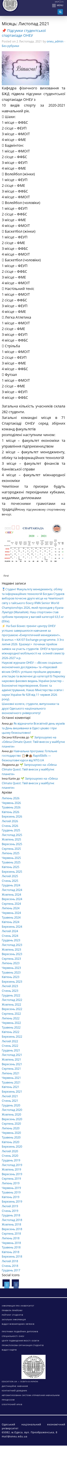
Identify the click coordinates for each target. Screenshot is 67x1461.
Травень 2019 (11, 1192)
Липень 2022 (10, 1018)
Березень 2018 (12, 1256)
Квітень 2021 (10, 1087)
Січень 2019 (10, 1211)
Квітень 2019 (10, 1197)
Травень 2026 (11, 807)
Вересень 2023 (12, 954)
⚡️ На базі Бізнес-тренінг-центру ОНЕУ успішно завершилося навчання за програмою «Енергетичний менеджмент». (31, 630)
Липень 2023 (10, 963)
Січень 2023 (10, 991)
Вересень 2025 (12, 844)
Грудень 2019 (11, 1160)
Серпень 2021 (11, 1069)
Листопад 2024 (12, 890)
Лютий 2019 (10, 1206)
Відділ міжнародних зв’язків (18, 1324)
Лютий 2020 (10, 1151)
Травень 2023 (11, 972)
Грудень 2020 (11, 1105)
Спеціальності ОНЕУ (13, 1336)
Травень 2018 (11, 1247)
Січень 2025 (10, 881)
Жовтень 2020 (11, 1114)
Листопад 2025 (12, 835)
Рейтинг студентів (12, 1315)
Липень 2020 (10, 1128)
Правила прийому (12, 1310)
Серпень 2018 (11, 1234)
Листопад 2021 (12, 1055)
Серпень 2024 (11, 904)
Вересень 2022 (12, 1009)
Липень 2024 (10, 908)
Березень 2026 (12, 816)
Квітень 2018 (10, 1252)
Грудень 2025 (11, 830)
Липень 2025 (10, 853)
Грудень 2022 (11, 995)
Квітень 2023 (10, 977)
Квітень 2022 (10, 1032)
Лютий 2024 (10, 931)
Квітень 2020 (10, 1142)
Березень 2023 (12, 982)
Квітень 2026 (10, 812)
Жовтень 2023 (11, 949)
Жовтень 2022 (11, 1004)
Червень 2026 (11, 803)
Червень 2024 (11, 913)
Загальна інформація (14, 1319)
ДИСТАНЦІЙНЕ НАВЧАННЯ (15, 1386)
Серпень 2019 (11, 1179)
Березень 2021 (12, 1092)
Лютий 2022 (10, 1041)
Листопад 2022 (12, 1000)
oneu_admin (55, 41)
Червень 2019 (11, 1188)
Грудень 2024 (11, 885)
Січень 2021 (10, 1101)
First (6, 575)
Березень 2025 (12, 872)
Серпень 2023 (11, 959)
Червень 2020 (11, 1133)
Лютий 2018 (10, 1261)
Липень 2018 (10, 1238)
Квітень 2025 (10, 867)
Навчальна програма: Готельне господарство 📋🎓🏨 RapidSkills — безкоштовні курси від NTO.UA (29, 755)
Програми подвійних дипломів (20, 1331)
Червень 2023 (11, 968)
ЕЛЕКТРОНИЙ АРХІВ (12, 1404)
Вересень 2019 (12, 1174)
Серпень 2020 (11, 1124)
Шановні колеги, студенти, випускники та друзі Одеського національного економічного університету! (30, 708)
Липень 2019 (10, 1183)
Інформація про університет (18, 1305)
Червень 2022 (11, 1023)
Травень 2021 (11, 1082)
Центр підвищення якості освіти (20, 1340)
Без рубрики (10, 46)
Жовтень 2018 (11, 1224)
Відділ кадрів (9, 1350)
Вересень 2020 (12, 1119)
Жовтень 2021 (11, 1059)
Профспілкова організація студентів (23, 1345)
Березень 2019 (12, 1201)
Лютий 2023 (10, 986)
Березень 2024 (12, 927)
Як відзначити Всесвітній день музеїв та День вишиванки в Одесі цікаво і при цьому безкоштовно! (33, 728)
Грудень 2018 (11, 1215)
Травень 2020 (11, 1137)
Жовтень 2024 (11, 895)
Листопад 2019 (12, 1165)
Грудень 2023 (11, 940)
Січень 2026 (10, 826)
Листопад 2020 (12, 1110)
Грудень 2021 (11, 1050)
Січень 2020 (10, 1156)
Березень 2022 (12, 1037)
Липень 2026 (10, 798)
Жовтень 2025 (11, 839)
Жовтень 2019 (11, 1169)
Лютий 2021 (10, 1096)
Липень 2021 (10, 1073)
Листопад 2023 (12, 945)
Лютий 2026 (10, 821)
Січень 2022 (10, 1046)
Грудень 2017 (11, 1270)
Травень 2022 (11, 1027)
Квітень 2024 (10, 922)
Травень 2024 (11, 917)
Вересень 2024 (12, 899)
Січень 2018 (10, 1266)
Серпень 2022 (11, 1014)
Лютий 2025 (10, 876)
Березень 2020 (12, 1146)
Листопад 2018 (12, 1220)
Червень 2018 (11, 1243)
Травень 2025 (11, 862)
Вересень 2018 (12, 1229)
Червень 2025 (11, 858)
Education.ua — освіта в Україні (20, 1381)
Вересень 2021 (12, 1064)
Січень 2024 (10, 936)
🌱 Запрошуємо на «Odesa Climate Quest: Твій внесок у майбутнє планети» (33, 741)
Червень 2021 (11, 1078)
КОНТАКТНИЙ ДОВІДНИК (14, 1390)
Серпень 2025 (11, 849)
